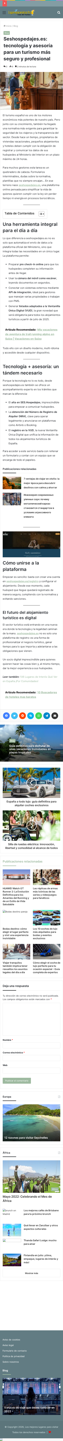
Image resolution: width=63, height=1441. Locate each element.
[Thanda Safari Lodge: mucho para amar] (12, 1245)
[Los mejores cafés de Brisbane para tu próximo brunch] (12, 1215)
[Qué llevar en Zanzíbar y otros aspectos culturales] (12, 1230)
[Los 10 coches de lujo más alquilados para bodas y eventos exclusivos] (46, 917)
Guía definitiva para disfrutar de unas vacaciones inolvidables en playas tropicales (30, 749)
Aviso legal (8, 1345)
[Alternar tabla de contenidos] (40, 214)
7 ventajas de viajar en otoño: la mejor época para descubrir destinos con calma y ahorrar (41, 483)
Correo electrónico (14, 1052)
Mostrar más (31, 1273)
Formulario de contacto (15, 1350)
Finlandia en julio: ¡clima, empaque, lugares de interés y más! (41, 1259)
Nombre (8, 1040)
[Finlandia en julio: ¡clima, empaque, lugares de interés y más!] (12, 1260)
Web (5, 1065)
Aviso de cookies (11, 1339)
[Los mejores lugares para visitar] (21, 12)
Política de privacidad (14, 1356)
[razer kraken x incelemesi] (31, 1439)
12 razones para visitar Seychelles (26, 1137)
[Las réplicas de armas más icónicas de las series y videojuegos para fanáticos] (46, 877)
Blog (15, 26)
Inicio (9, 26)
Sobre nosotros (11, 1361)
